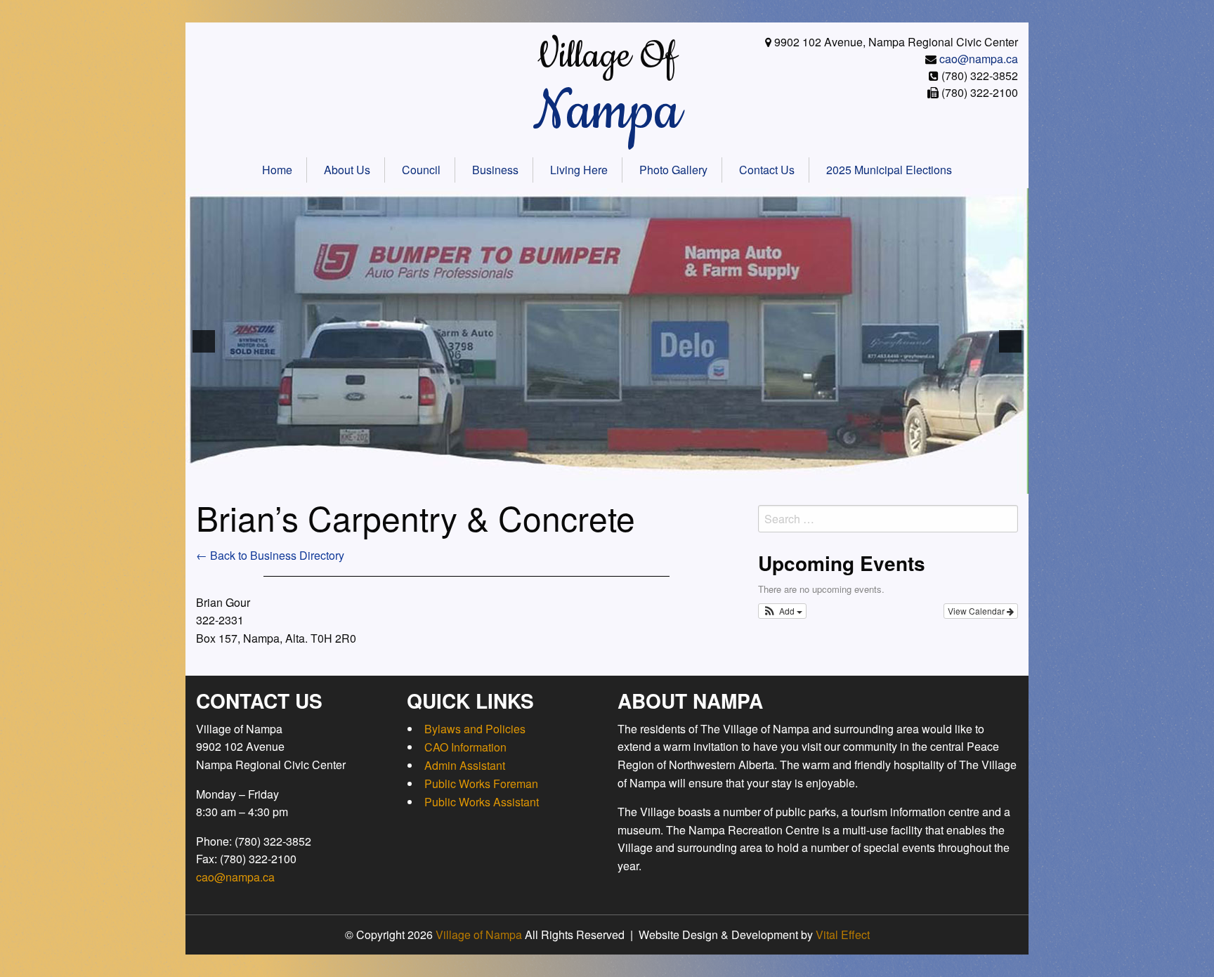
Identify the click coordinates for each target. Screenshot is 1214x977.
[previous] (203, 341)
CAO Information (465, 747)
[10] (607, 482)
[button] (782, 611)
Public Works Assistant (481, 802)
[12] (636, 482)
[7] (563, 482)
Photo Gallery (673, 170)
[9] (592, 482)
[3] (504, 482)
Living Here (579, 170)
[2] (489, 482)
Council (421, 170)
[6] (548, 482)
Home (277, 170)
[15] (681, 482)
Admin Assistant (464, 765)
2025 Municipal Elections (889, 170)
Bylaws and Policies (475, 729)
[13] (651, 482)
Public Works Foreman (481, 783)
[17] (710, 482)
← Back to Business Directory (270, 555)
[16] (695, 482)
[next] (1010, 341)
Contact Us (767, 170)
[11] (622, 482)
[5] (533, 482)
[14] (666, 482)
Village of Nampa (479, 934)
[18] (725, 482)
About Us (347, 170)
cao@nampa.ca (978, 59)
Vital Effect (843, 934)
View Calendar (977, 611)
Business (495, 170)
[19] (740, 482)
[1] (474, 482)
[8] (577, 482)
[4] (518, 482)
